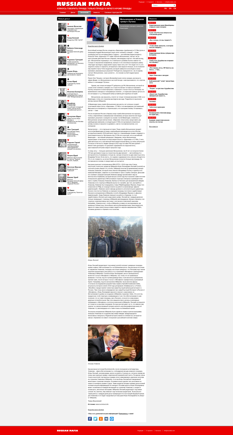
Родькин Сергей (73, 142)
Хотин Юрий (72, 81)
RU (165, 8)
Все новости (153, 126)
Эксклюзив (84, 12)
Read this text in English (96, 46)
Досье (73, 12)
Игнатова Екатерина (75, 92)
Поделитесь (123, 414)
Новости (96, 12)
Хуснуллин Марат (74, 116)
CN (175, 8)
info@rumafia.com (170, 2)
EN (170, 8)
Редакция (142, 2)
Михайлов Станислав (71, 104)
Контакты (159, 2)
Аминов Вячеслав (74, 26)
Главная (63, 12)
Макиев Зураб (72, 177)
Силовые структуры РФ (113, 12)
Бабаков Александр (75, 48)
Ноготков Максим (74, 167)
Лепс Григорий (73, 129)
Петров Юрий (72, 155)
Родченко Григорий (75, 60)
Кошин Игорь (72, 71)
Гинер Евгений (73, 38)
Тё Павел (70, 190)
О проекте (150, 2)
